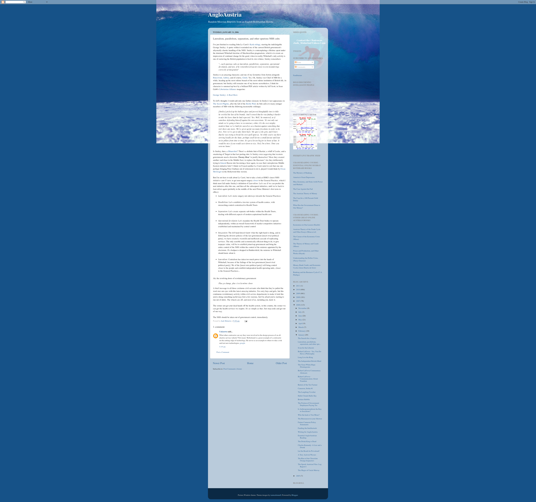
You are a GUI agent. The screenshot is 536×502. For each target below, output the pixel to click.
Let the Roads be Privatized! (309, 451)
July (300, 312)
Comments (300, 67)
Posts (298, 62)
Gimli (244, 77)
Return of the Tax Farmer (307, 384)
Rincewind (217, 77)
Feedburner (297, 75)
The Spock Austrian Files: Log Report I (309, 465)
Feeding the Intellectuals (307, 428)
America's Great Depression (304, 177)
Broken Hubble (304, 399)
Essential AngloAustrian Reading (307, 436)
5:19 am (222, 346)
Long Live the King (305, 357)
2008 (298, 297)
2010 (298, 289)
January (301, 335)
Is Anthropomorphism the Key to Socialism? (310, 410)
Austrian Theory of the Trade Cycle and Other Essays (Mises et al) (306, 230)
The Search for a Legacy (307, 338)
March (301, 327)
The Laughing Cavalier (307, 392)
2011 (298, 285)
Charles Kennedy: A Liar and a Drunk (310, 446)
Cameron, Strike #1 (305, 388)
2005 (298, 476)
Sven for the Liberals (306, 348)
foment (223, 162)
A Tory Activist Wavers (307, 454)
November (302, 308)
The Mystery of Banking (302, 173)
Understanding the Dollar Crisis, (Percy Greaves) (305, 259)
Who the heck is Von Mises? (309, 415)
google (242, 343)
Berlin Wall (251, 103)
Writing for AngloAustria (308, 432)
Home (250, 363)
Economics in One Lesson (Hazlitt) (306, 225)
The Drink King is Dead (307, 441)
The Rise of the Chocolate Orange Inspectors (308, 459)
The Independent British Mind (309, 361)
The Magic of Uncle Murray (309, 470)
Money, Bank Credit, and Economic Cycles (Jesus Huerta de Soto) (306, 266)
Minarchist (232, 151)
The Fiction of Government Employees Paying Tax (308, 404)
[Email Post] (246, 321)
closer (256, 180)
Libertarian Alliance (227, 89)
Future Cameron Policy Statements (307, 423)
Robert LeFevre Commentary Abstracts (309, 371)
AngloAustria (225, 14)
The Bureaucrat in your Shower (310, 418)
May (300, 319)
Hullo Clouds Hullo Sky (307, 395)
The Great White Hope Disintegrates (306, 365)
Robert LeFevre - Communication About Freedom (308, 378)
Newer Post (219, 363)
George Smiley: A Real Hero (225, 94)
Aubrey (226, 77)
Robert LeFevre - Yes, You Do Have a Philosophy (309, 352)
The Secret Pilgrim (221, 103)
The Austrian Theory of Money (305, 193)
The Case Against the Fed (303, 189)
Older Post (281, 363)
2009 (298, 293)
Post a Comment (222, 352)
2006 (298, 305)
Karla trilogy (255, 44)
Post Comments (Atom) (232, 369)
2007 (298, 301)
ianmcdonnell (276, 495)
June (300, 315)
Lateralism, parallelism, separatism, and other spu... (309, 343)
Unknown (223, 331)
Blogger (295, 495)
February (302, 331)
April (300, 323)
